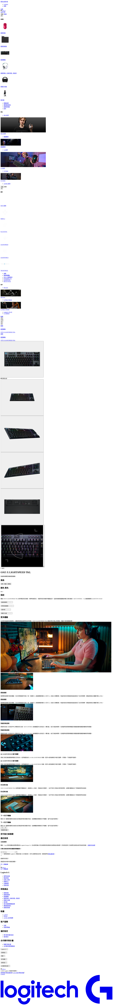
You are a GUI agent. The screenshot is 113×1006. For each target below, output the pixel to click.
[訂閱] (16, 852)
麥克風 (5, 902)
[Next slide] (5, 828)
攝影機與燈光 (7, 905)
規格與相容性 (4, 602)
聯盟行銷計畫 (7, 944)
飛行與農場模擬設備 (9, 904)
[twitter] (3, 864)
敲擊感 (9, 584)
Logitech (6, 4)
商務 (5, 6)
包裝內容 (3, 609)
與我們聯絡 (7, 927)
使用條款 (3, 972)
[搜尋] (2, 318)
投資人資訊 (7, 879)
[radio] (1, 591)
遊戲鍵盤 (6, 896)
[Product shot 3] (22, 434)
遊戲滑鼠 (6, 892)
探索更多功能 (4, 830)
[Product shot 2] (22, 397)
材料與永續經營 (4, 606)
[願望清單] (2, 320)
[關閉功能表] (2, 16)
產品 (2, 14)
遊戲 (2, 325)
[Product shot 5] (22, 507)
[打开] (2, 324)
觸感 (5, 584)
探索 (2, 186)
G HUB (6, 914)
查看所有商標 (91, 845)
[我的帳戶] (2, 322)
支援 (2, 9)
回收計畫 (6, 885)
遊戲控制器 (7, 907)
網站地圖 (21, 972)
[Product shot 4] (22, 470)
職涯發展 (6, 878)
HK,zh (3, 10)
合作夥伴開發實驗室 (9, 946)
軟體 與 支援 (4, 613)
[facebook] (4, 864)
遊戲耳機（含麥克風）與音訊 (12, 898)
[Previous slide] (2, 828)
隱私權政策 (51, 854)
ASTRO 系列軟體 (8, 918)
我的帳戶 (6, 936)
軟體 (2, 316)
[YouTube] (6, 864)
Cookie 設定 (15, 972)
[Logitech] (3, 12)
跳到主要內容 (4, 1)
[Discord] (7, 864)
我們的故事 (7, 876)
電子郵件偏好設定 (9, 935)
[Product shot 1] (22, 359)
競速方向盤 (7, 900)
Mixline (5, 916)
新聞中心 (6, 881)
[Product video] (23, 546)
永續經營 (6, 883)
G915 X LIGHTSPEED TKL (8, 332)
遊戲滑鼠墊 (7, 894)
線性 (2, 584)
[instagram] (1, 864)
